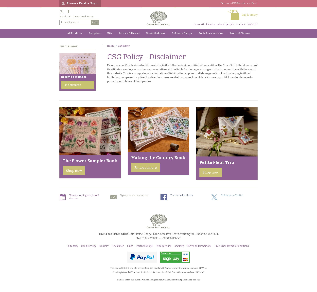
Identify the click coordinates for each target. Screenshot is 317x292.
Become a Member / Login (83, 3)
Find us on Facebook (181, 195)
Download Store (83, 16)
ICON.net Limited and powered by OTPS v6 (180, 280)
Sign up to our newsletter (134, 195)
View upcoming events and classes (84, 197)
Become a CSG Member (239, 3)
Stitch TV (65, 16)
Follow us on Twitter (232, 195)
